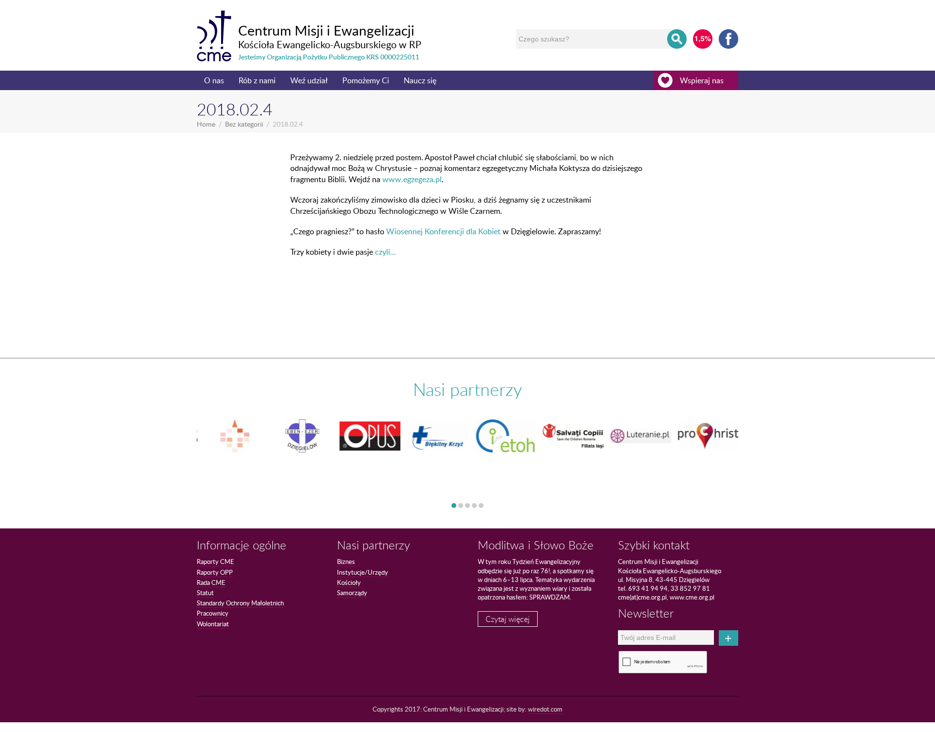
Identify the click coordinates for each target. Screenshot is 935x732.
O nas (214, 80)
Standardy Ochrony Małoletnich (240, 603)
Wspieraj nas (702, 80)
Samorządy (352, 592)
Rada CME (211, 582)
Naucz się (420, 80)
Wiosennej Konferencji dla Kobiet (443, 231)
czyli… (385, 251)
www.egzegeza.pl (412, 179)
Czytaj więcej (508, 619)
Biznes (346, 561)
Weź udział (309, 80)
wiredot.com (545, 709)
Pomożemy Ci (365, 80)
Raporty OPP (215, 572)
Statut (205, 592)
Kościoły (349, 582)
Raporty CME (215, 561)
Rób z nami (257, 80)
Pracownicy (212, 613)
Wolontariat (213, 623)
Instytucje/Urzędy (362, 572)
